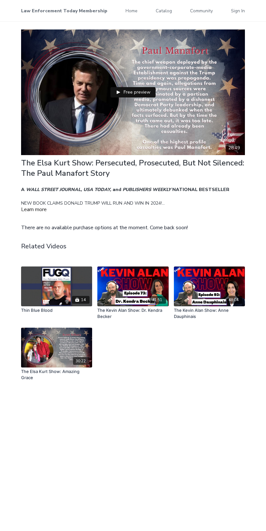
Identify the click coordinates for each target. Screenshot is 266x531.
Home (132, 11)
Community (201, 11)
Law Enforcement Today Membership (64, 11)
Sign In (238, 11)
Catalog (164, 11)
